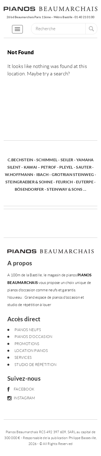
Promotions (26, 344)
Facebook (24, 389)
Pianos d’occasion (33, 337)
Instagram (24, 398)
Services (23, 358)
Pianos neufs (27, 330)
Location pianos (31, 351)
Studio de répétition (35, 365)
